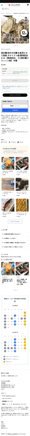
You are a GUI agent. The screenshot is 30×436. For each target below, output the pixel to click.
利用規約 (3, 426)
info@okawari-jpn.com (11, 395)
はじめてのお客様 (5, 381)
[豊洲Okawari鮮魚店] (14, 5)
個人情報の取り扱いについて (8, 385)
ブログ (2, 389)
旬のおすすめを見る (15, 221)
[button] (27, 5)
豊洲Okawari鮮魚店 (12, 434)
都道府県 (4, 71)
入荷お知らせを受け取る (15, 95)
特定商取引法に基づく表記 (7, 387)
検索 (2, 422)
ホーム (2, 13)
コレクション (9, 13)
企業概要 (3, 383)
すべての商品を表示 (6, 259)
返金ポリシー (4, 428)
